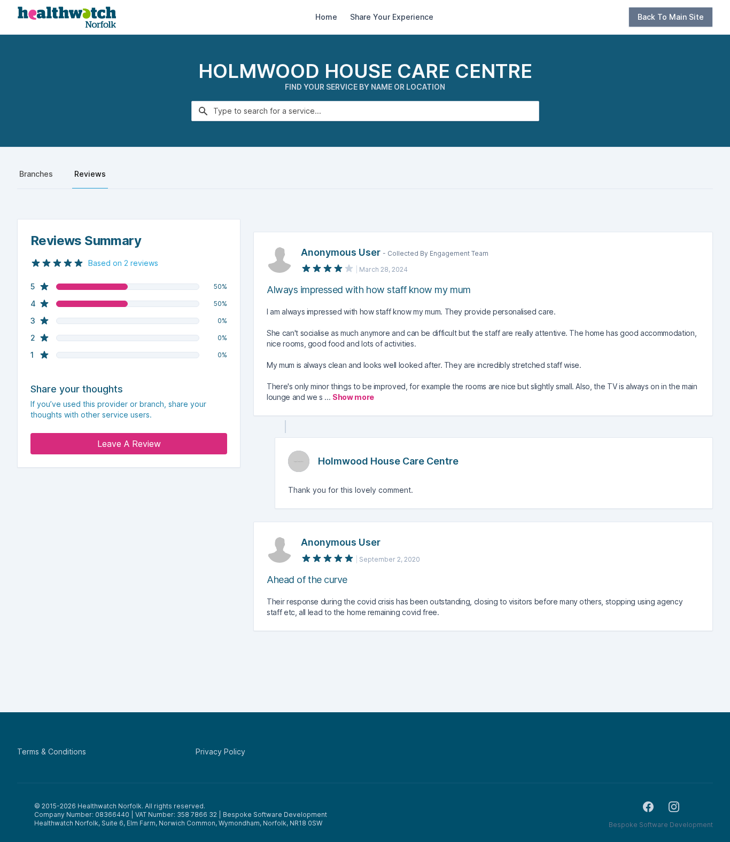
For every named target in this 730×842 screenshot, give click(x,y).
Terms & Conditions (51, 751)
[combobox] (365, 111)
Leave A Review (129, 443)
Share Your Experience (391, 16)
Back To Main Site (671, 16)
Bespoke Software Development (661, 825)
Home (326, 16)
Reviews (90, 173)
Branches (36, 173)
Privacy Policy (220, 751)
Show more (353, 397)
